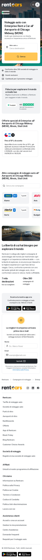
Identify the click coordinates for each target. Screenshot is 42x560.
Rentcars (5, 380)
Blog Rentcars (8, 440)
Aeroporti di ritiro (10, 416)
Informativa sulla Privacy (21, 370)
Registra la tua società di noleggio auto (19, 456)
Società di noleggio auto (13, 407)
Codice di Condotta (11, 499)
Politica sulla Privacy (11, 485)
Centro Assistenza (10, 530)
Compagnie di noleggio (22, 380)
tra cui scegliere (8, 284)
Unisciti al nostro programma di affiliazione (21, 469)
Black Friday (8, 435)
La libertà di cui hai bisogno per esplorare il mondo (20, 247)
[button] (11, 105)
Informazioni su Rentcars (13, 481)
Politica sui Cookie (10, 490)
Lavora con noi (9, 509)
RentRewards (8, 421)
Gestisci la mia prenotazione (15, 525)
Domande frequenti (11, 534)
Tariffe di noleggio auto (12, 402)
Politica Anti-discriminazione (15, 504)
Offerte (6, 426)
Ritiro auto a (13, 45)
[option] (21, 398)
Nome (7, 342)
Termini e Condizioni (11, 495)
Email (7, 351)
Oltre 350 (27, 278)
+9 (13, 135)
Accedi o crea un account (13, 520)
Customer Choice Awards (13, 444)
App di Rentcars (9, 430)
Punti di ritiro (8, 411)
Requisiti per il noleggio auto (15, 539)
